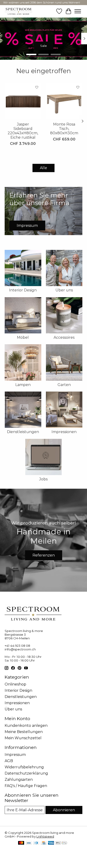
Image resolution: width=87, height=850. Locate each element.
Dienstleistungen (23, 432)
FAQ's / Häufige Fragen (26, 786)
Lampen (23, 385)
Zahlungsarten (19, 779)
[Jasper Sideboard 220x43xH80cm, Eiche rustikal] (23, 101)
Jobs (43, 479)
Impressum (15, 754)
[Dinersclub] (36, 843)
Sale (43, 46)
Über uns (64, 290)
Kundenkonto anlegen (26, 725)
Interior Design (23, 290)
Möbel (23, 337)
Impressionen (64, 432)
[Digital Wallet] (61, 843)
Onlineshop (15, 684)
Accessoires (64, 337)
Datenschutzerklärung (26, 773)
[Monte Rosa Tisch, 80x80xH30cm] (64, 101)
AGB (9, 761)
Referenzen (43, 555)
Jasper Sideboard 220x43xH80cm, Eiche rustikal (23, 131)
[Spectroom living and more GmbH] (18, 11)
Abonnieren (64, 810)
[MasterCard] (21, 843)
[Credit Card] (44, 843)
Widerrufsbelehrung (24, 767)
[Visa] (29, 843)
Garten (64, 385)
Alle (43, 168)
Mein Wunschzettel (23, 738)
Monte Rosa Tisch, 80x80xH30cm (64, 128)
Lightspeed (45, 836)
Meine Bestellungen (24, 732)
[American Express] (51, 843)
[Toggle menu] (77, 11)
